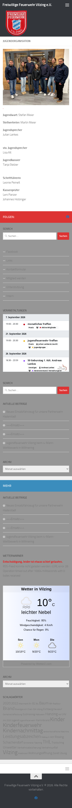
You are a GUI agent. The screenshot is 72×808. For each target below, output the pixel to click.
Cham (29, 709)
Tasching (38, 743)
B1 (30, 703)
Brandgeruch (21, 709)
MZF (52, 737)
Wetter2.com (44, 663)
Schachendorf (13, 742)
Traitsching (58, 742)
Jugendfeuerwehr (28, 720)
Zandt (56, 753)
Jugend (15, 720)
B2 (34, 703)
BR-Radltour (55, 703)
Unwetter (10, 747)
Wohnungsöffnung (40, 753)
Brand (9, 708)
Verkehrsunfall (49, 747)
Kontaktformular (16, 269)
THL (47, 742)
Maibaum (45, 737)
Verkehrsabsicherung (29, 747)
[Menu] (67, 5)
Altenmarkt (24, 703)
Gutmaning (29, 714)
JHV (64, 714)
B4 (37, 703)
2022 (14, 703)
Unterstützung (15, 287)
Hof (60, 714)
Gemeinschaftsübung (12, 714)
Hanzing (51, 714)
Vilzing (10, 752)
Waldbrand (23, 753)
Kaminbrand (43, 720)
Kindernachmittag (23, 730)
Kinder (57, 719)
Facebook (12, 251)
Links (9, 260)
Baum (44, 703)
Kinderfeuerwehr (22, 725)
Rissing (59, 737)
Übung (63, 753)
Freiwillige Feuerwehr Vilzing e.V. (27, 5)
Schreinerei (28, 743)
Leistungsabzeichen (22, 736)
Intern (10, 296)
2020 (7, 703)
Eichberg (48, 709)
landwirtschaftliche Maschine (56, 731)
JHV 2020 (7, 720)
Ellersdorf (57, 709)
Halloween (40, 714)
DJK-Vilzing (38, 709)
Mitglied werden (16, 278)
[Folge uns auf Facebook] (67, 216)
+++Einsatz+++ (15, 425)
